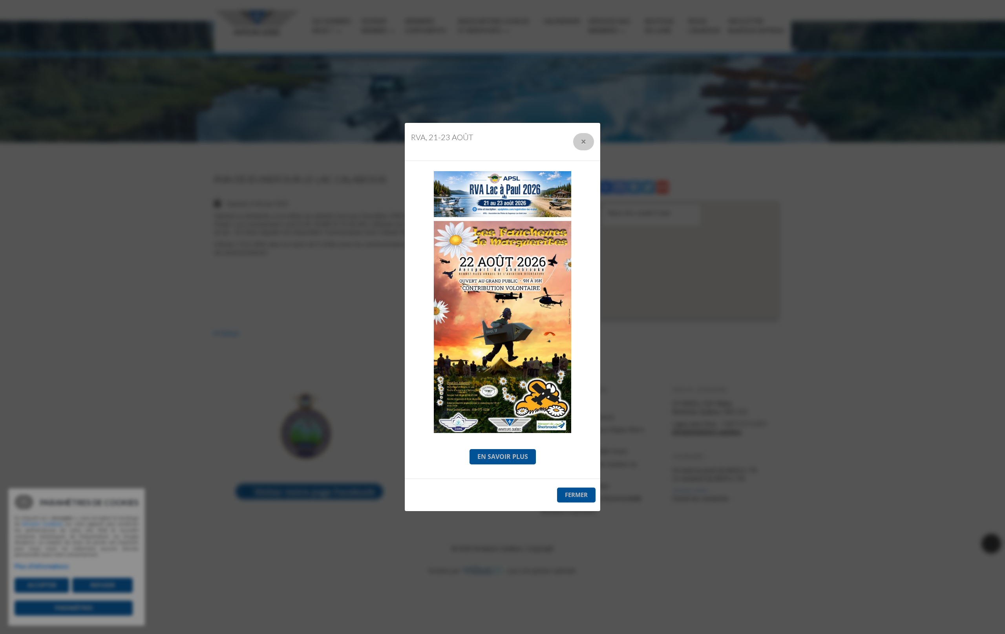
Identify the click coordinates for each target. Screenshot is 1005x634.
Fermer (576, 495)
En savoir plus (502, 456)
